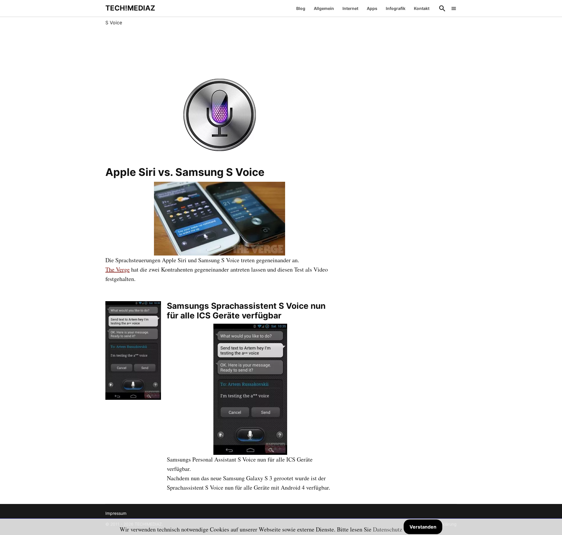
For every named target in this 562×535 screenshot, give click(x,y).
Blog (300, 8)
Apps (372, 8)
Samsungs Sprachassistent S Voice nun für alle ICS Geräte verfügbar (246, 311)
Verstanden (422, 527)
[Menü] (454, 8)
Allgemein (324, 8)
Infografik (395, 8)
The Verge (117, 269)
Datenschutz (387, 529)
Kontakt (421, 8)
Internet (350, 8)
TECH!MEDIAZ (130, 8)
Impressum (115, 513)
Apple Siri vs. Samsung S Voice (185, 172)
